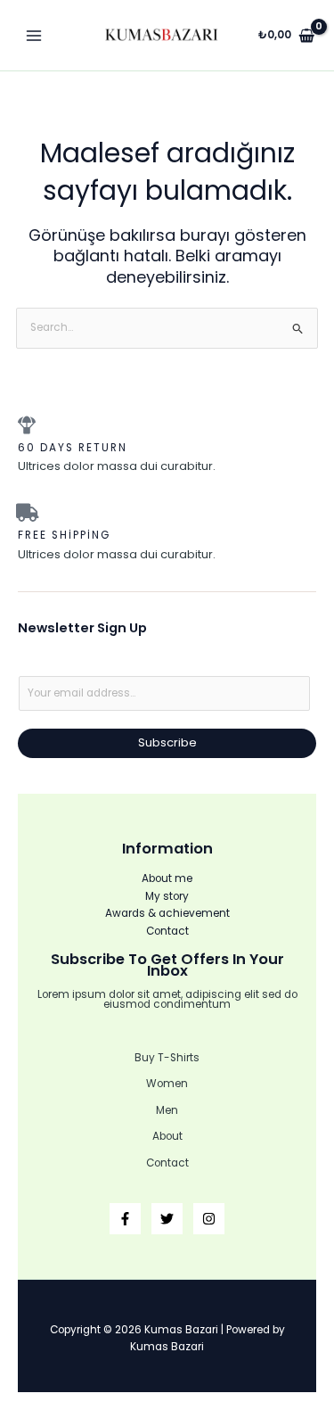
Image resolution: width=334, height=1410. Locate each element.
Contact (167, 931)
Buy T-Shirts (167, 1058)
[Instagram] (208, 1218)
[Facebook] (125, 1218)
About (167, 1136)
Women (167, 1083)
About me (167, 878)
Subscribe (167, 742)
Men (167, 1110)
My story (167, 896)
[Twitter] (167, 1218)
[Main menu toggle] (34, 35)
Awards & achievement (167, 913)
